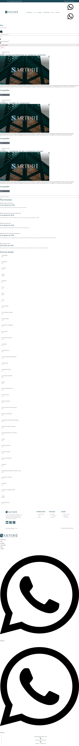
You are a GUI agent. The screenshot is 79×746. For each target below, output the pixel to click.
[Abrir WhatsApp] (76, 743)
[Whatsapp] (14, 522)
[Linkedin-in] (7, 522)
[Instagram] (10, 522)
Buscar (2, 47)
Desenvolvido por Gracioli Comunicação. (67, 528)
